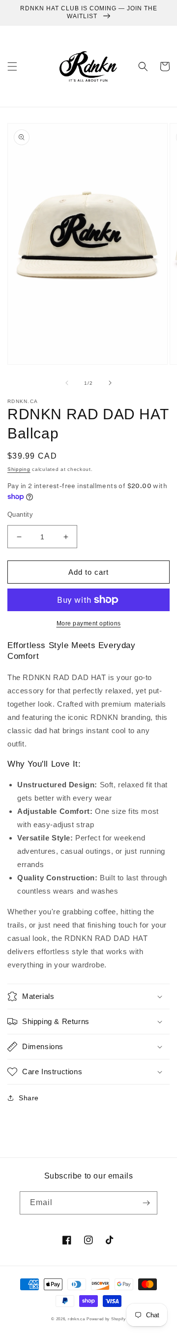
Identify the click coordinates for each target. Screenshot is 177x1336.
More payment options (89, 623)
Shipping (18, 469)
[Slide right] (110, 383)
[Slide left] (67, 383)
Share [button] (29, 1098)
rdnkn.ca (76, 1318)
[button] (12, 66)
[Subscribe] (146, 1202)
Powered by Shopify (106, 1318)
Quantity (20, 514)
